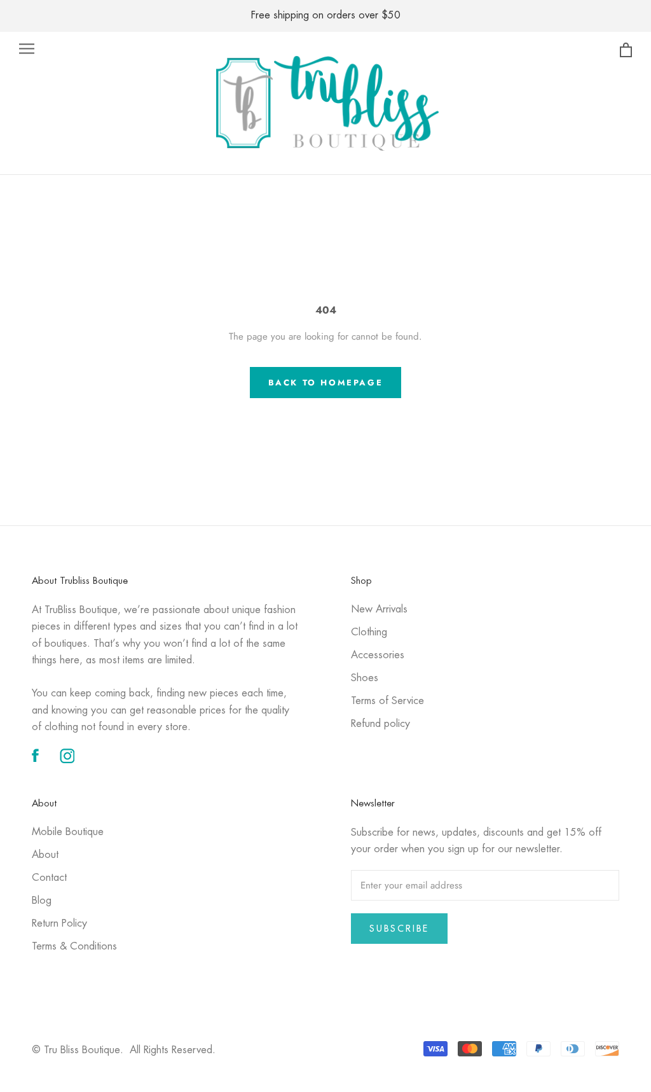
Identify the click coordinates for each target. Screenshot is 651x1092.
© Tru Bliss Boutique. (124, 1050)
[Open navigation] (26, 48)
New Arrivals (379, 609)
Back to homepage (325, 383)
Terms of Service (387, 701)
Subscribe (399, 928)
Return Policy (59, 923)
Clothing (369, 632)
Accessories (377, 655)
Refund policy (380, 724)
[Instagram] (67, 756)
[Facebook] (35, 756)
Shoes (364, 678)
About (45, 855)
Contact (49, 878)
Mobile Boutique (68, 832)
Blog (41, 900)
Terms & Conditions (74, 946)
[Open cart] (626, 50)
